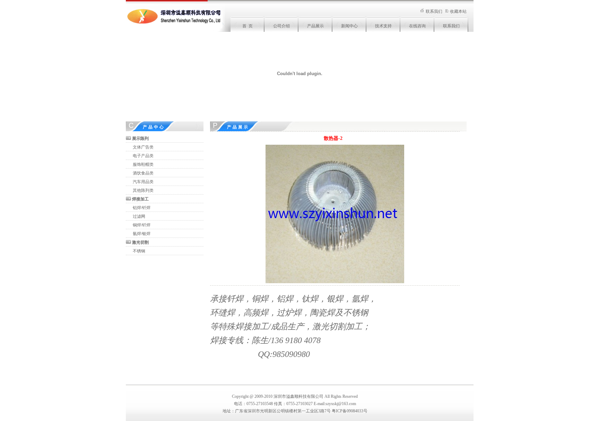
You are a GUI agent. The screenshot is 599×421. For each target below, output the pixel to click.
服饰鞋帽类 (143, 164)
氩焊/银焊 (141, 233)
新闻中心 (349, 26)
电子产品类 (143, 155)
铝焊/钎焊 (141, 207)
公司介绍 (281, 26)
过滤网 (139, 216)
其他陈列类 (143, 190)
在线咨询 (417, 26)
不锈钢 (139, 251)
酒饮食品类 (143, 173)
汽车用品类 (143, 181)
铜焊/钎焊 (141, 225)
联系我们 (434, 11)
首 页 (247, 26)
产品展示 (315, 26)
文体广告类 (143, 147)
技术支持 (383, 26)
